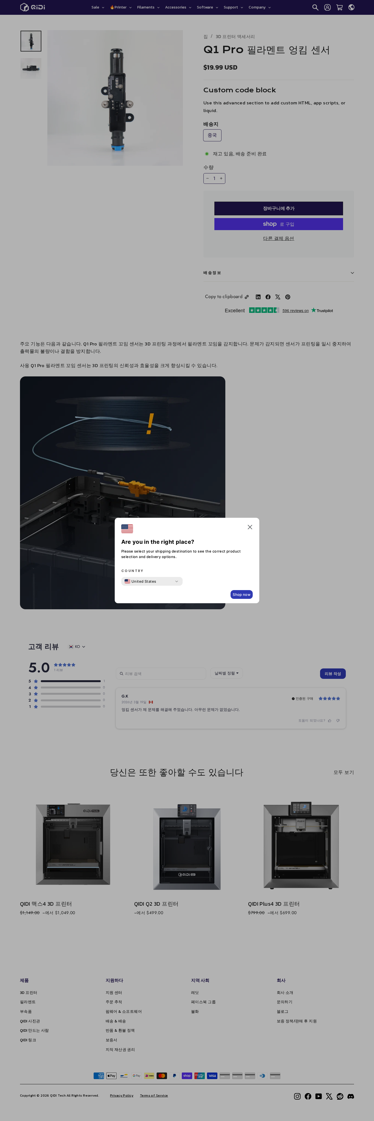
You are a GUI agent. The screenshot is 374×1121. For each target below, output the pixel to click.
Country (132, 571)
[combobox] (140, 581)
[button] (250, 528)
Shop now (242, 594)
